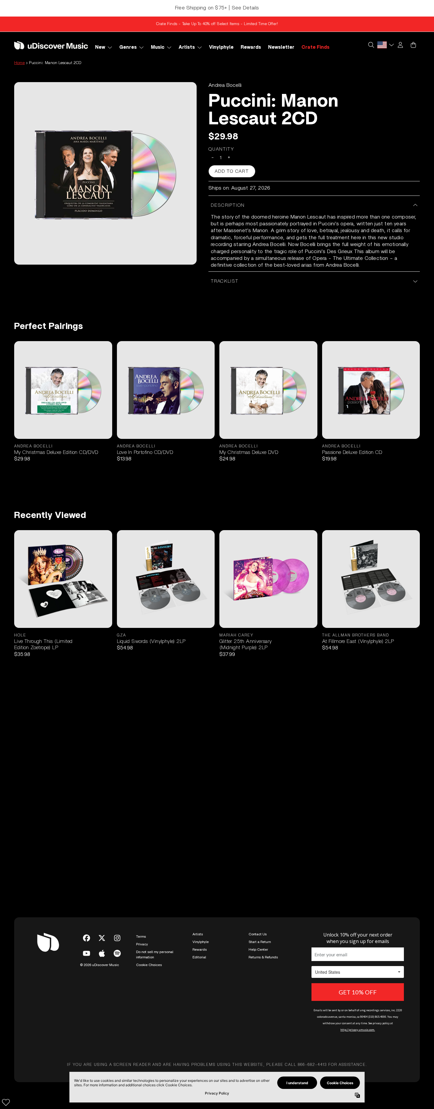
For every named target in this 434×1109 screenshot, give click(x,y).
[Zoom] (105, 173)
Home (19, 63)
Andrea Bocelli (225, 85)
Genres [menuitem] (128, 47)
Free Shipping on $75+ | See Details (217, 8)
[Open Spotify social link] (117, 953)
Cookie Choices (149, 965)
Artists (197, 934)
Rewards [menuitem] (251, 47)
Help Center (258, 949)
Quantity (221, 149)
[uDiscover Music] (51, 45)
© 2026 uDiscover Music (99, 965)
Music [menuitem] (157, 47)
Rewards (199, 949)
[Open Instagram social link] (117, 938)
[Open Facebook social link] (86, 938)
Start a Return (260, 942)
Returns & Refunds (263, 957)
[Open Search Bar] (371, 45)
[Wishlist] (6, 1102)
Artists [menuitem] (187, 47)
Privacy (142, 944)
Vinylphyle (200, 942)
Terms (141, 936)
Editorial (199, 957)
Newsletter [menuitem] (281, 47)
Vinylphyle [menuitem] (221, 47)
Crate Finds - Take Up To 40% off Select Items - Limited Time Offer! (217, 24)
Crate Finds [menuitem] (315, 47)
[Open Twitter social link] (101, 938)
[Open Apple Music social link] (101, 953)
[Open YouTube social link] (86, 953)
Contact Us (258, 934)
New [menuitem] (100, 47)
